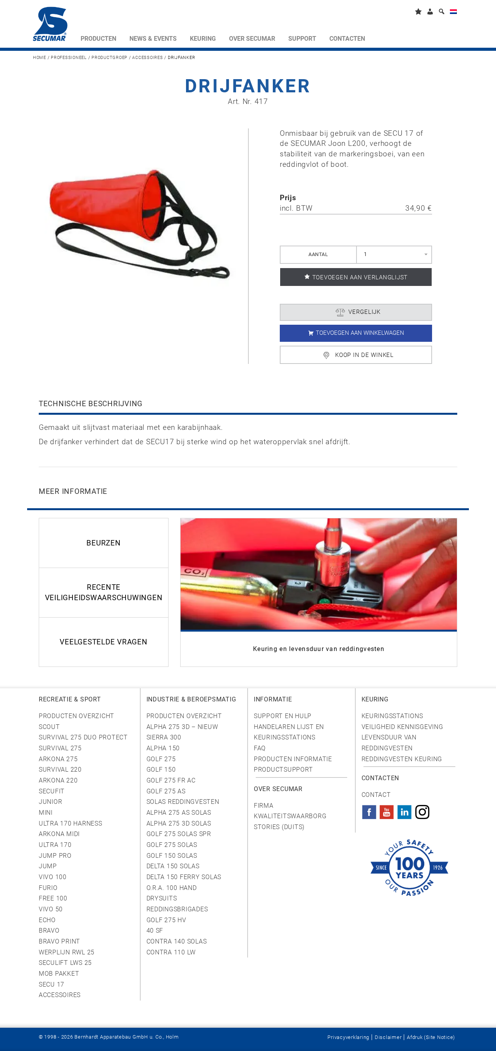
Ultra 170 (55, 844)
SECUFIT (52, 791)
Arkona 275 (58, 759)
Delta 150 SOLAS (173, 866)
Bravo (49, 930)
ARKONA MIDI (59, 834)
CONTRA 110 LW (171, 952)
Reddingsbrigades (177, 909)
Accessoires (147, 57)
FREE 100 (53, 898)
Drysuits (161, 898)
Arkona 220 (58, 780)
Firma (264, 805)
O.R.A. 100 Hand (171, 888)
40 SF (155, 930)
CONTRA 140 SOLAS (176, 941)
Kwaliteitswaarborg (290, 816)
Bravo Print (59, 941)
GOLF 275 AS (166, 791)
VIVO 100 (53, 877)
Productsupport (283, 769)
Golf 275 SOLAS (171, 844)
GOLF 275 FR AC (171, 780)
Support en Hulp (283, 716)
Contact (376, 794)
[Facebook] (369, 809)
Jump (48, 866)
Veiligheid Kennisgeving (402, 727)
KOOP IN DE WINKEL (364, 354)
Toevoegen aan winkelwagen (360, 332)
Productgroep (109, 57)
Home (39, 57)
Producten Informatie (293, 759)
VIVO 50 (51, 909)
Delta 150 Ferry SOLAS (184, 877)
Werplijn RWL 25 (67, 952)
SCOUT (49, 727)
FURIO (48, 888)
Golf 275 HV (166, 920)
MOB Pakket (59, 973)
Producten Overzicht (76, 716)
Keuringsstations (392, 716)
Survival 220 (60, 769)
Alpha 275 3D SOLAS (178, 823)
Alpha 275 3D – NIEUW (182, 727)
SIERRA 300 (163, 737)
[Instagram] (422, 809)
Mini (46, 812)
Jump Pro (55, 855)
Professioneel (69, 57)
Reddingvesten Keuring (402, 759)
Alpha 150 (163, 748)
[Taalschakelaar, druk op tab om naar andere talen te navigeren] (453, 13)
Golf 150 (161, 769)
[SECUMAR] (53, 25)
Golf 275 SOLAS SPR (178, 834)
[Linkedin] (404, 809)
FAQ (260, 748)
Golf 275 (161, 759)
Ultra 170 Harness (70, 823)
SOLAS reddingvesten (182, 801)
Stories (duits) (279, 827)
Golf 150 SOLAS (171, 855)
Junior (50, 801)
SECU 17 (51, 984)
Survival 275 (60, 748)
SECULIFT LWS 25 (65, 962)
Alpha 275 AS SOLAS (178, 812)
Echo (47, 920)
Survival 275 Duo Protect (83, 737)
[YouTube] (386, 809)
